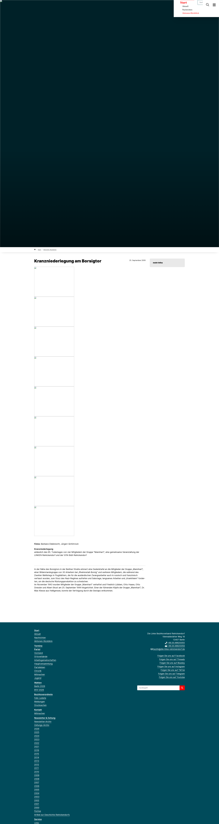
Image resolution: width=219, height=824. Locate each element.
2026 (36, 729)
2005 (36, 789)
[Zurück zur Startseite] (35, 249)
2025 (36, 732)
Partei (37, 649)
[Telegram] (54, 4)
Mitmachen (39, 674)
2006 (36, 786)
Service (38, 819)
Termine (38, 646)
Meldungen (39, 701)
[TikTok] (50, 4)
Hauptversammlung (43, 663)
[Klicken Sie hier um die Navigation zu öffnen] (214, 4)
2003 (36, 797)
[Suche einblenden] (207, 4)
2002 (36, 800)
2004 (36, 793)
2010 (36, 772)
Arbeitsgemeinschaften (45, 660)
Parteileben (39, 667)
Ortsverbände (40, 656)
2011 (36, 768)
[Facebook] (35, 4)
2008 (36, 779)
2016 (36, 750)
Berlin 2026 (39, 686)
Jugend (37, 678)
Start (39, 249)
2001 (36, 804)
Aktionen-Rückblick (190, 13)
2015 (36, 754)
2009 (36, 775)
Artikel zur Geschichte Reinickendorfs (52, 815)
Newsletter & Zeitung (44, 718)
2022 (36, 743)
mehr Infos (158, 263)
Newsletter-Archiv (42, 721)
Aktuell (37, 634)
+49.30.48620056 (176, 646)
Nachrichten (187, 10)
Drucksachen (40, 705)
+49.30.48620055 (176, 643)
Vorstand (38, 653)
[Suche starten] (182, 687)
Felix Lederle (40, 698)
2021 (36, 746)
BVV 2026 (39, 690)
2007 (36, 782)
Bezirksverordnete (43, 694)
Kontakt (38, 710)
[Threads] (39, 4)
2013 (36, 761)
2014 (36, 757)
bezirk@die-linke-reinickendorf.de (169, 649)
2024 (36, 736)
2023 (36, 739)
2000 (36, 807)
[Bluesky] (43, 4)
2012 (36, 764)
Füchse (37, 811)
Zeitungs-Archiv (41, 725)
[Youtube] (58, 4)
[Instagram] (47, 4)
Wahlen (38, 682)
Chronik (37, 671)
